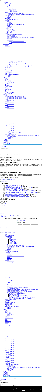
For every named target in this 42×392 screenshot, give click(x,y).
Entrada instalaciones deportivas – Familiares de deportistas (17, 98)
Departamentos (7, 20)
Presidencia (9, 22)
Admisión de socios (12, 9)
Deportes (8, 25)
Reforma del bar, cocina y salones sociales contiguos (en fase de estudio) (19, 66)
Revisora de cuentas (12, 7)
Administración (9, 23)
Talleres (6, 88)
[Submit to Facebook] (4, 179)
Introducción (9, 54)
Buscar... (1, 378)
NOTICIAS (5, 139)
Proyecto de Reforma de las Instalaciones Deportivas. (16, 61)
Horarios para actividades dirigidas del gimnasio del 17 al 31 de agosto (17, 196)
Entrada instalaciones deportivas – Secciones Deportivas (16, 97)
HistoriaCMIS (7, 46)
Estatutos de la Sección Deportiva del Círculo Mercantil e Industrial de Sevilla (20, 14)
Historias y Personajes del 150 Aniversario (16, 41)
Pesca (6, 118)
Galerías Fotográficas (8, 71)
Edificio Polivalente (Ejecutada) (14, 62)
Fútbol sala (7, 107)
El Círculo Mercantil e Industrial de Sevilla (14, 34)
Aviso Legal (20, 224)
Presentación (9, 81)
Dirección (8, 21)
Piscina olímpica (7, 124)
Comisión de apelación (13, 11)
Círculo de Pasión (8, 80)
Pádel (6, 116)
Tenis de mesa (7, 129)
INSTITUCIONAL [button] (6, 44)
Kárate (6, 342)
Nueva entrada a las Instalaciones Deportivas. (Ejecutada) (19, 63)
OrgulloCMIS (7, 131)
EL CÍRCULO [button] (5, 2)
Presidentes (9, 39)
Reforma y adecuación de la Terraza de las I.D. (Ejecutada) (17, 58)
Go (14, 378)
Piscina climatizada (8, 122)
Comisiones (9, 6)
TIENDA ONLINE (6, 142)
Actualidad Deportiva (10, 100)
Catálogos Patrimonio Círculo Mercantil (12, 74)
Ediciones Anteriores (10, 82)
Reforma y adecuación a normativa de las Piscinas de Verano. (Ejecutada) (19, 59)
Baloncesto (7, 101)
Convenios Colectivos (8, 72)
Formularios (9, 16)
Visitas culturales (8, 89)
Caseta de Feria (9, 31)
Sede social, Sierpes (10, 29)
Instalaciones (7, 28)
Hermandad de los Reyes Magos (10, 70)
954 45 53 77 (6, 203)
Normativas (9, 17)
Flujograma (9, 138)
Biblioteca (6, 79)
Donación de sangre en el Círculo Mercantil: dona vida (14, 195)
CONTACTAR (5, 141)
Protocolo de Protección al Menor (10, 134)
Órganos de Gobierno (8, 4)
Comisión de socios (12, 10)
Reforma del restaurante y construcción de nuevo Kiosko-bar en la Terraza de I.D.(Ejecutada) (23, 57)
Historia (6, 33)
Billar (6, 103)
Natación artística (8, 114)
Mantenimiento (9, 26)
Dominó (6, 105)
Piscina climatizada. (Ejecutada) (14, 64)
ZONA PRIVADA (6, 144)
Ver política (28, 390)
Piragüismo (7, 120)
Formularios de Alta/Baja (9, 133)
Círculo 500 (7, 69)
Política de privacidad (26, 224)
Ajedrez (6, 99)
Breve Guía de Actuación (11, 136)
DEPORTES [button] (5, 94)
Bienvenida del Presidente (9, 3)
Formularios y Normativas (9, 15)
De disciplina (11, 8)
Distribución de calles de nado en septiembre (13, 188)
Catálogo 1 (9, 75)
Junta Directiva (9, 5)
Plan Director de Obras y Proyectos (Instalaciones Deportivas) (17, 55)
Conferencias (7, 85)
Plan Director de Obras (9, 53)
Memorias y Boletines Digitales (10, 67)
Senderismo (7, 125)
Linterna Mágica (7, 90)
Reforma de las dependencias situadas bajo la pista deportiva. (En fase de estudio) (21, 65)
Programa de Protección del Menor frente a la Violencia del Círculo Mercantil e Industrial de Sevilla (24, 135)
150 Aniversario (10, 40)
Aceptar (23, 390)
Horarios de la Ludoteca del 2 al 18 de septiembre (13, 186)
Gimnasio (6, 109)
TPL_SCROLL (3, 379)
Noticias (10, 43)
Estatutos (6, 12)
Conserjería (9, 27)
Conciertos (7, 84)
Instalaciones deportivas (11, 30)
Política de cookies (34, 224)
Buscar (1, 384)
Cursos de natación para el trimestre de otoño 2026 (14, 189)
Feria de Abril (7, 282)
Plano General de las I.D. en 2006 (13, 56)
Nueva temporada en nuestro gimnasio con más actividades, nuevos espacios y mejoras (20, 190)
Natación (6, 344)
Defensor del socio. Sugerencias (12, 19)
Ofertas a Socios (7, 73)
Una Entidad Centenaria (11, 35)
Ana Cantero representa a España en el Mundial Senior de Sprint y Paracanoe (18, 187)
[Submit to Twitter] (11, 179)
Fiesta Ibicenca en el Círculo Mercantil (12, 185)
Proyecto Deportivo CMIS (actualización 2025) (13, 132)
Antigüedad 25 (9, 38)
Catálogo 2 (9, 76)
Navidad (6, 48)
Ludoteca (6, 91)
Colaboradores (7, 18)
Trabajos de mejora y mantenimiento (11, 47)
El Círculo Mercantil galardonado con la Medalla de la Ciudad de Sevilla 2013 (20, 37)
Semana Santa (7, 281)
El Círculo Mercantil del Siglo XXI (13, 36)
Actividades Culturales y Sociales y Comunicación (15, 24)
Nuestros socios (7, 68)
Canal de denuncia (10, 137)
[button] (3, 146)
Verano (6, 283)
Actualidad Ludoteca (10, 92)
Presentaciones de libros (9, 86)
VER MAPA (2, 205)
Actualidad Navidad (10, 280)
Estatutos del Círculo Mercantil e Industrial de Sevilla (16, 13)
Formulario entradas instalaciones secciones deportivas (14, 96)
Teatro (6, 87)
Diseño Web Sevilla (3, 227)
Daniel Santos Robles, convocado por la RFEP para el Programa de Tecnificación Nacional (21, 192)
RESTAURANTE (6, 140)
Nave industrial (9, 32)
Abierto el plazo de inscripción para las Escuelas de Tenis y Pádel (16, 194)
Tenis (6, 127)
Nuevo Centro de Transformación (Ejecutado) (15, 60)
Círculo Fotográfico (8, 93)
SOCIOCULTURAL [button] (6, 77)
